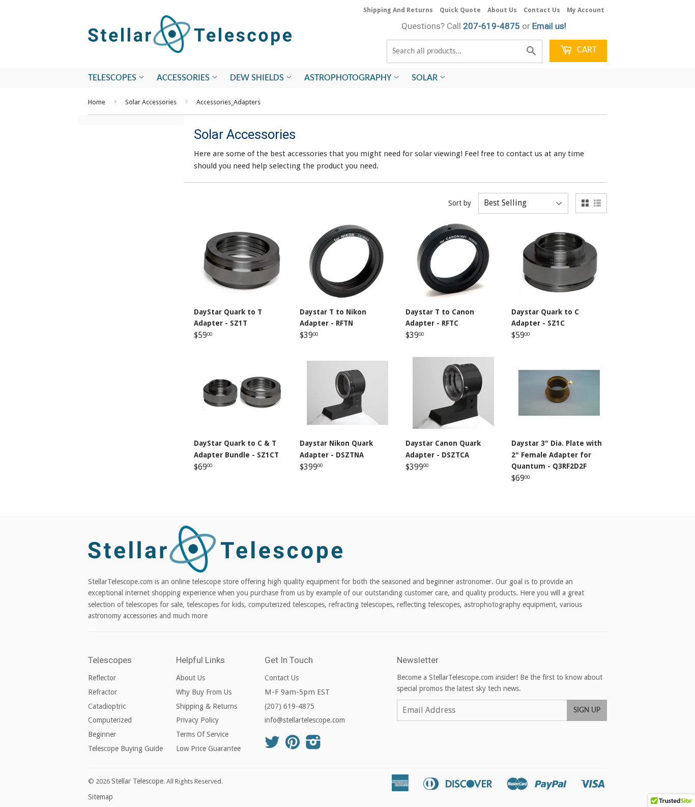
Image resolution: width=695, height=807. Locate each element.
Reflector (102, 678)
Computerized (110, 720)
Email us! (549, 26)
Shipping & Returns (206, 706)
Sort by (459, 203)
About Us (502, 10)
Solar (426, 78)
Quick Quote (460, 10)
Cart (586, 50)
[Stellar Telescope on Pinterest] (292, 745)
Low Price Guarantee (208, 748)
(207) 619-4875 (289, 706)
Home (96, 102)
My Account (585, 10)
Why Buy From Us (203, 692)
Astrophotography (348, 78)
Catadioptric (107, 706)
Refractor (102, 692)
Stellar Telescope (137, 781)
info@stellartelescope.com (305, 720)
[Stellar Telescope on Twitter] (272, 745)
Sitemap (100, 797)
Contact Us (542, 10)
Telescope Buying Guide (125, 748)
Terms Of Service (202, 734)
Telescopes (113, 78)
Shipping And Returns (398, 10)
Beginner (102, 734)
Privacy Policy (197, 720)
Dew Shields (258, 78)
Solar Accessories (151, 102)
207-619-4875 (491, 26)
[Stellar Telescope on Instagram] (313, 745)
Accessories (184, 78)
